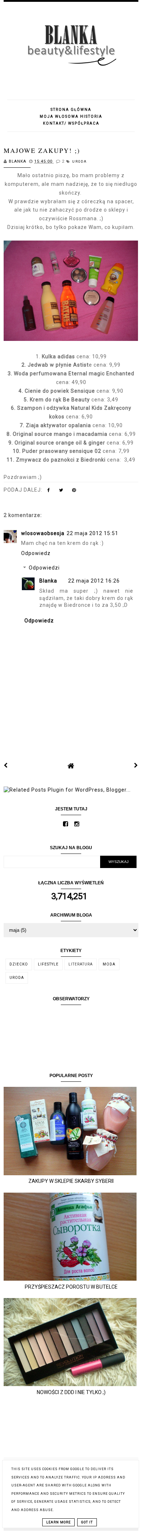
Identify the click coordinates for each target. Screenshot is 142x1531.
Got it (87, 1522)
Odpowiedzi (44, 568)
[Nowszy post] (6, 765)
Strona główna (71, 110)
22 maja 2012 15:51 (92, 533)
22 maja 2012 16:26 (94, 581)
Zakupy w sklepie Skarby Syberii (71, 1181)
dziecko (18, 964)
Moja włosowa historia (71, 116)
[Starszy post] (136, 765)
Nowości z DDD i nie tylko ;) (71, 1392)
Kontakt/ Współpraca (71, 123)
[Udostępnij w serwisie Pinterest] (74, 491)
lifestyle (48, 964)
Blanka (48, 581)
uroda (79, 161)
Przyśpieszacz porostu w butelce (71, 1287)
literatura (80, 964)
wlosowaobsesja (42, 533)
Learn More (58, 1522)
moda (109, 964)
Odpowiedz (36, 553)
